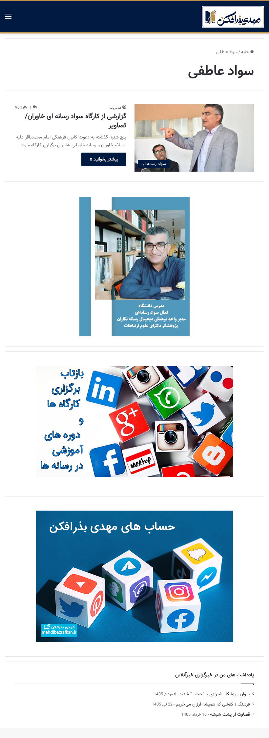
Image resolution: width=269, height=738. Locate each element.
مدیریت (115, 107)
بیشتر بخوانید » (104, 159)
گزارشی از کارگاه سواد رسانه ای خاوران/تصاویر (75, 121)
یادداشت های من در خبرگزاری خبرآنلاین (214, 675)
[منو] (8, 19)
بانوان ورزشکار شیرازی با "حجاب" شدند (214, 694)
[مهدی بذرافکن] (233, 17)
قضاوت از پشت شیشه (230, 714)
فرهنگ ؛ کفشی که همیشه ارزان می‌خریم (213, 704)
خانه (245, 52)
